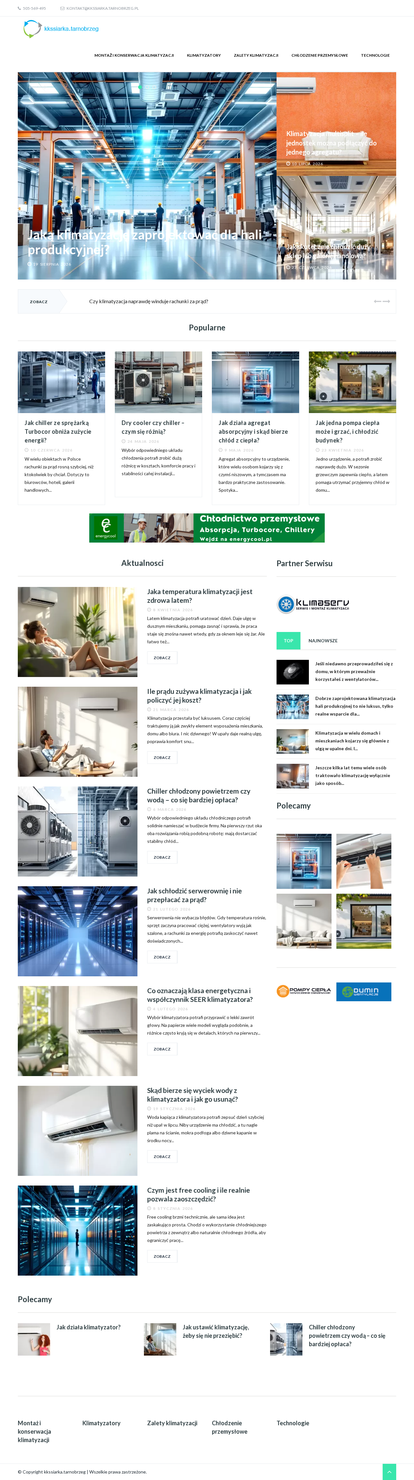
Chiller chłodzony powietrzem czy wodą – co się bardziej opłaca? (347, 1335)
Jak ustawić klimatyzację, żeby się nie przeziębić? (216, 1331)
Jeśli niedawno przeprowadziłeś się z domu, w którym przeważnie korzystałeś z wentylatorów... (354, 671)
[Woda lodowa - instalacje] (207, 527)
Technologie (375, 55)
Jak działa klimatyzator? (89, 1327)
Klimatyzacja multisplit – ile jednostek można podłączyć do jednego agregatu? (331, 143)
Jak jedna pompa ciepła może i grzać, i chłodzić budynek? (347, 431)
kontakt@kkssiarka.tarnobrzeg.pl (102, 8)
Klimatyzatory (204, 55)
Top (288, 640)
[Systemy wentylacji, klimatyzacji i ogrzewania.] (304, 991)
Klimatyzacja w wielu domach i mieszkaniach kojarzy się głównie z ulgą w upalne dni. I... (352, 740)
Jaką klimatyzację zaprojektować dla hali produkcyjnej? (144, 242)
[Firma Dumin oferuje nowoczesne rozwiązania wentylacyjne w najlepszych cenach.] (363, 991)
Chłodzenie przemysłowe (319, 55)
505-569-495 (34, 8)
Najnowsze (323, 640)
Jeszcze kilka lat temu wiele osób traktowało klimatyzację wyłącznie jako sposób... (352, 775)
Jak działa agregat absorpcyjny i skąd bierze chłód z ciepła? (253, 431)
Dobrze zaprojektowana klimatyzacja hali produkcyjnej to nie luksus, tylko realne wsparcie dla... (355, 706)
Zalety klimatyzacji (256, 55)
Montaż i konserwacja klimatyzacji (134, 55)
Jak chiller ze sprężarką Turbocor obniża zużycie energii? (58, 431)
